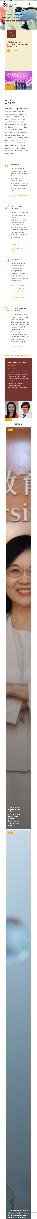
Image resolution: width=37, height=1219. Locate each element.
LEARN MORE (17, 346)
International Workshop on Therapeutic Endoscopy (20, 296)
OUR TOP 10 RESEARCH (20, 195)
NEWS (10, 430)
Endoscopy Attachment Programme (19, 243)
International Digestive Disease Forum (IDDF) (19, 290)
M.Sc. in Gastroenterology (20, 285)
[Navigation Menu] (34, 4)
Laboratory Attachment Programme (19, 249)
